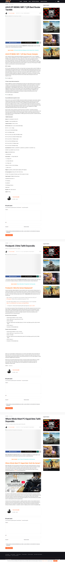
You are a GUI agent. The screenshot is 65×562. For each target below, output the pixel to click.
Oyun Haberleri (46, 8)
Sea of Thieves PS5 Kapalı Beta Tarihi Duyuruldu (26, 459)
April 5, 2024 (32, 305)
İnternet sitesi (26, 226)
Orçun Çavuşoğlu (16, 196)
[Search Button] (55, 1)
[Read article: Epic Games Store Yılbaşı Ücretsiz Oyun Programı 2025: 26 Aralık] (51, 14)
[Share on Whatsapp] (38, 43)
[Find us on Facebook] (55, 559)
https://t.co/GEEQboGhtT (12, 303)
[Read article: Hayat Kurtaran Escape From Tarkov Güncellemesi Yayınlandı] (51, 27)
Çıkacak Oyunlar (43, 1)
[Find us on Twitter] (57, 559)
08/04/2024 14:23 (18, 251)
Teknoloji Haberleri (11, 4)
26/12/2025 (46, 18)
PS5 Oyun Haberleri (30, 554)
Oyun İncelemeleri (12, 554)
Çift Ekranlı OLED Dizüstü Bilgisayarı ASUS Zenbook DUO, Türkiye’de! (26, 50)
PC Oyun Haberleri (31, 251)
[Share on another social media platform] (40, 43)
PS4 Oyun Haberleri (8, 555)
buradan (16, 470)
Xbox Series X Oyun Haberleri (38, 554)
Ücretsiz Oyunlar (35, 1)
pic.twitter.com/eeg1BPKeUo (23, 303)
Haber (21, 1)
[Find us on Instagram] (56, 559)
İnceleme (25, 1)
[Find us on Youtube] (59, 559)
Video (30, 1)
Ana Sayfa (6, 4)
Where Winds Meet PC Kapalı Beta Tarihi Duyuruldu (26, 284)
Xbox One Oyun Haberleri (15, 555)
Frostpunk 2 (10, 365)
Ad (6, 222)
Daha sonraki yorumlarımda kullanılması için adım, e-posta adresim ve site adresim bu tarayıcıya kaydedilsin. (23, 232)
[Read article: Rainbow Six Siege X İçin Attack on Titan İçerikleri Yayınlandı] (51, 40)
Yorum (6, 209)
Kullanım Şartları (44, 560)
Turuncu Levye (9, 559)
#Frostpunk (9, 299)
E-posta (7, 226)
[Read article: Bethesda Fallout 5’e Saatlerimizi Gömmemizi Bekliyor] (51, 53)
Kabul (55, 560)
